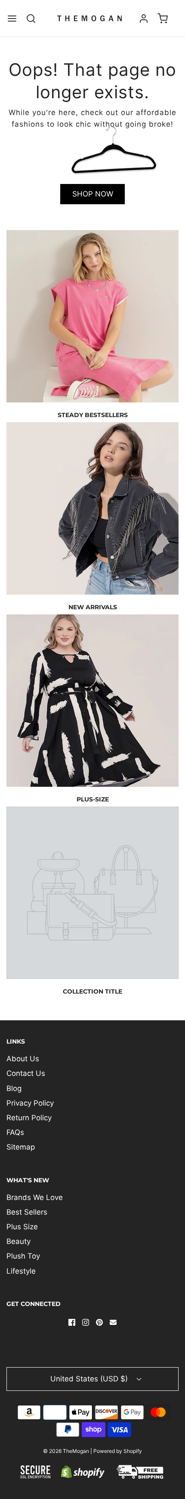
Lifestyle (21, 1271)
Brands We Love (34, 1197)
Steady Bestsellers (93, 415)
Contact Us (25, 1073)
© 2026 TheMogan (66, 1451)
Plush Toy (23, 1256)
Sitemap (20, 1147)
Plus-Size (93, 799)
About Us (22, 1058)
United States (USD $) (90, 1378)
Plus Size (22, 1226)
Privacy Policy (30, 1103)
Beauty (18, 1241)
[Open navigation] (12, 18)
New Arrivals (92, 607)
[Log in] (143, 18)
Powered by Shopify (117, 1451)
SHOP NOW (92, 194)
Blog (14, 1088)
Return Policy (29, 1117)
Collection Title (92, 991)
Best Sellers (26, 1212)
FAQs (15, 1132)
